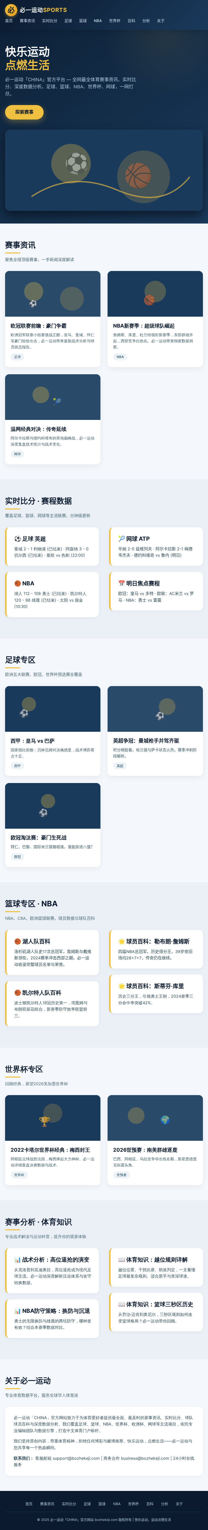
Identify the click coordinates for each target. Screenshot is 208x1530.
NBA (98, 20)
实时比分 (49, 20)
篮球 (83, 20)
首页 (9, 20)
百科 (131, 20)
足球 (68, 20)
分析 (146, 20)
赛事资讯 (27, 20)
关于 (161, 20)
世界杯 (114, 20)
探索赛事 (24, 112)
